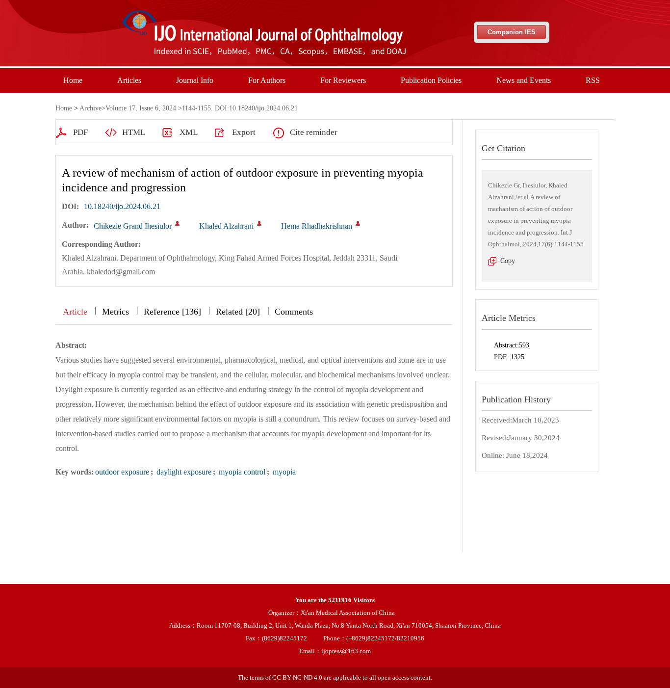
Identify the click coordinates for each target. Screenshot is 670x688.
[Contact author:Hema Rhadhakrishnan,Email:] (358, 223)
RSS (593, 80)
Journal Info (194, 80)
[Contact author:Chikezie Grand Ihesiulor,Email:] (177, 223)
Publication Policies (431, 80)
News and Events (523, 80)
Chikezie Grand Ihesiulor (133, 226)
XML (189, 132)
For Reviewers (343, 80)
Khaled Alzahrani (226, 226)
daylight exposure (183, 472)
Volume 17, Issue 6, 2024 (140, 108)
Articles (129, 80)
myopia (283, 472)
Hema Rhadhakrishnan (316, 226)
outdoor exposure (122, 472)
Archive (90, 108)
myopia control (241, 472)
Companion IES (512, 32)
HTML (133, 132)
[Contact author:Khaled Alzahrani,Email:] (259, 223)
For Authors (266, 80)
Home (72, 80)
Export (244, 132)
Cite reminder (313, 132)
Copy (507, 261)
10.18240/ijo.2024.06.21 (122, 206)
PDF (80, 132)
